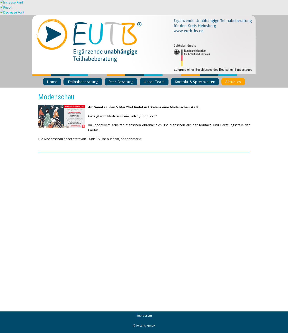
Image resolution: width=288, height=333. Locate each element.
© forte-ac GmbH (144, 325)
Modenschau (56, 97)
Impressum (144, 315)
